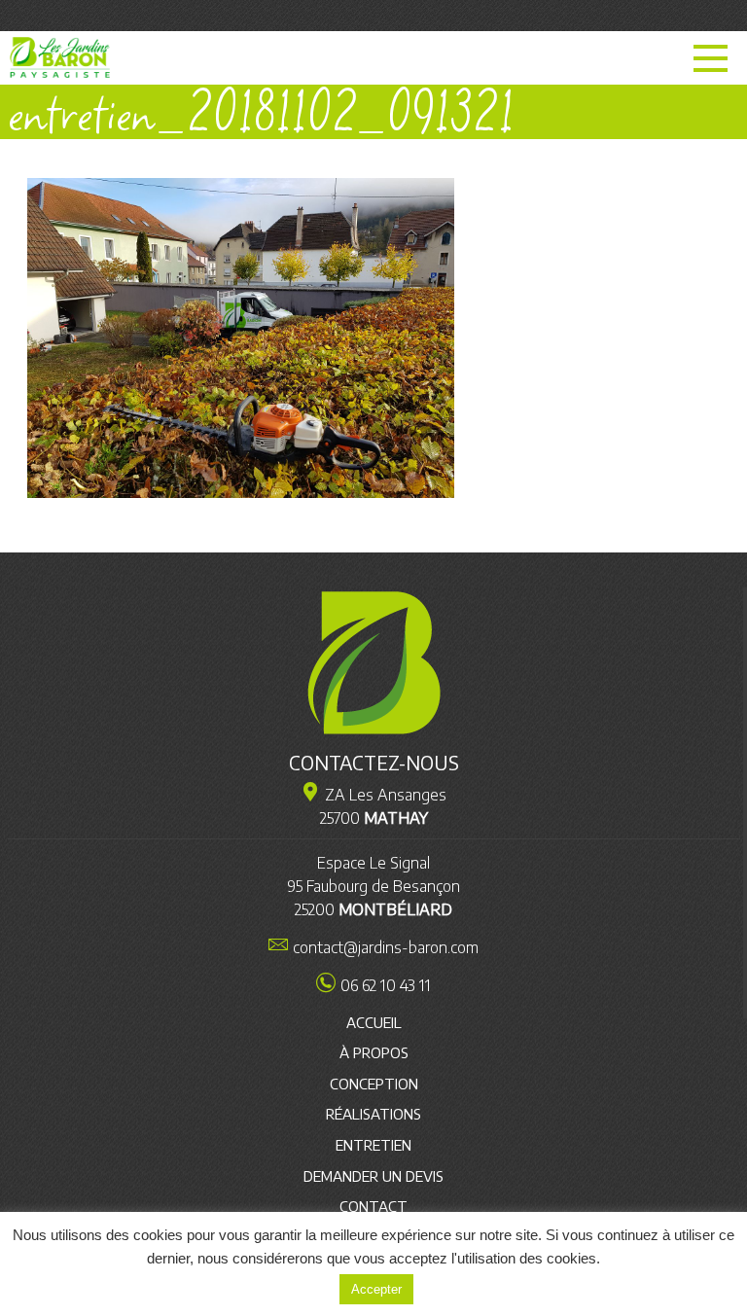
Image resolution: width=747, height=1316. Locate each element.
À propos (374, 1052)
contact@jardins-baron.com (386, 947)
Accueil (374, 1022)
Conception (374, 1083)
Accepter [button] (376, 1289)
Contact (373, 1206)
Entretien (373, 1145)
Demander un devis (373, 1176)
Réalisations (373, 1113)
